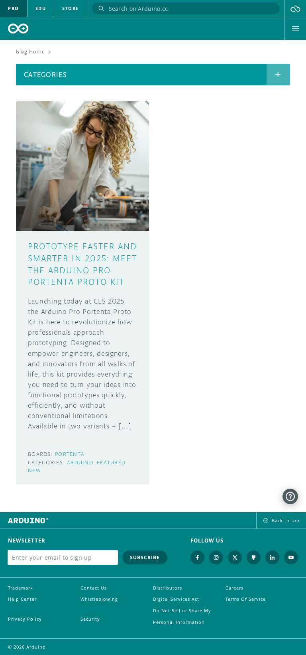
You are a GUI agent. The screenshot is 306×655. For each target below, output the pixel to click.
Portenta (69, 454)
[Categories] (278, 74)
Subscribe (145, 557)
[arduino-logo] (18, 28)
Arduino (80, 462)
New (34, 470)
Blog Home (30, 51)
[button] (295, 8)
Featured (111, 462)
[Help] (290, 496)
